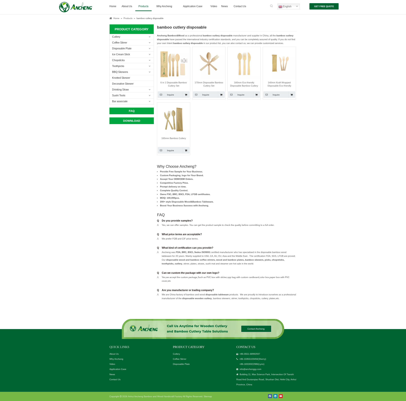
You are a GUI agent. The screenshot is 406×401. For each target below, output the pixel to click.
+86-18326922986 (248, 364)
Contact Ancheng (256, 329)
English (286, 6)
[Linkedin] (275, 396)
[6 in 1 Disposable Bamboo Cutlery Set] (174, 63)
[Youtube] (281, 396)
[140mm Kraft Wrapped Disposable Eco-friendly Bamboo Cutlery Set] (279, 63)
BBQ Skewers (120, 72)
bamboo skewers (254, 259)
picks (267, 259)
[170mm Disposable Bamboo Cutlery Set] (209, 63)
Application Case (117, 369)
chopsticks (277, 259)
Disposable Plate (121, 48)
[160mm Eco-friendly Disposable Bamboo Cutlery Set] (244, 63)
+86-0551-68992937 (249, 354)
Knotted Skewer (121, 77)
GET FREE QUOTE (324, 6)
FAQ (132, 111)
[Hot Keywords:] (271, 6)
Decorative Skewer (123, 83)
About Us (114, 354)
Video (112, 364)
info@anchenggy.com (250, 369)
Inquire (170, 94)
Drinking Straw (120, 89)
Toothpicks (118, 66)
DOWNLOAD (131, 120)
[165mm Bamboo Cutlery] (174, 119)
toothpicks (168, 263)
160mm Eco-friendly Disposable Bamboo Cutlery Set (244, 84)
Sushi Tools (118, 95)
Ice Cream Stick (121, 54)
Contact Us (115, 379)
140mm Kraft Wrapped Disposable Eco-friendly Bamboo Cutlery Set (279, 84)
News (112, 374)
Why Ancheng (116, 359)
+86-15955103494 (248, 359)
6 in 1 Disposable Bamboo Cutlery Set (173, 84)
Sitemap (208, 396)
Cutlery (116, 36)
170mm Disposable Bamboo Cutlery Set (209, 84)
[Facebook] (270, 396)
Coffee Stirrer (119, 42)
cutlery (178, 263)
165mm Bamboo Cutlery (173, 138)
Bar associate (120, 101)
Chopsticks (118, 60)
